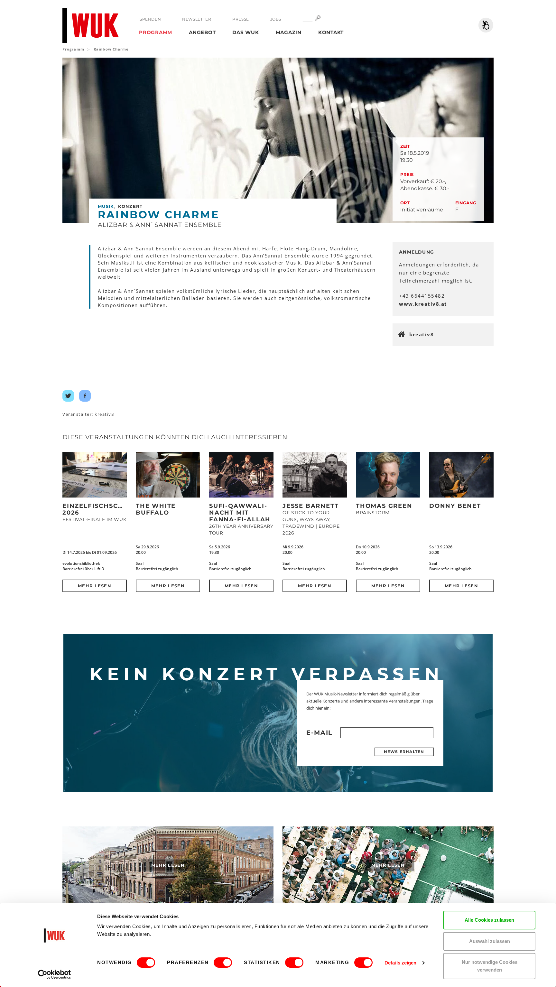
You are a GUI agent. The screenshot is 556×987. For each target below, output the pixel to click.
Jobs (275, 19)
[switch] (223, 962)
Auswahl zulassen (489, 941)
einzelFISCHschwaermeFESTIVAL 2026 (125, 509)
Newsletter (196, 19)
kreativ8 (421, 334)
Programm (155, 32)
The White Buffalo (156, 509)
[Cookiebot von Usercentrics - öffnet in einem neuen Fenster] (54, 974)
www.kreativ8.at (423, 304)
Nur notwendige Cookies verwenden (489, 966)
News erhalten (404, 751)
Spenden (150, 19)
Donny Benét (455, 505)
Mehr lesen (94, 585)
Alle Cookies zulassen (489, 920)
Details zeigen (400, 962)
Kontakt (331, 32)
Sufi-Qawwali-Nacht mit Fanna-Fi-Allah (240, 512)
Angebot (202, 32)
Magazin (288, 32)
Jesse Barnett (310, 505)
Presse (240, 19)
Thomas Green (384, 505)
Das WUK (245, 32)
